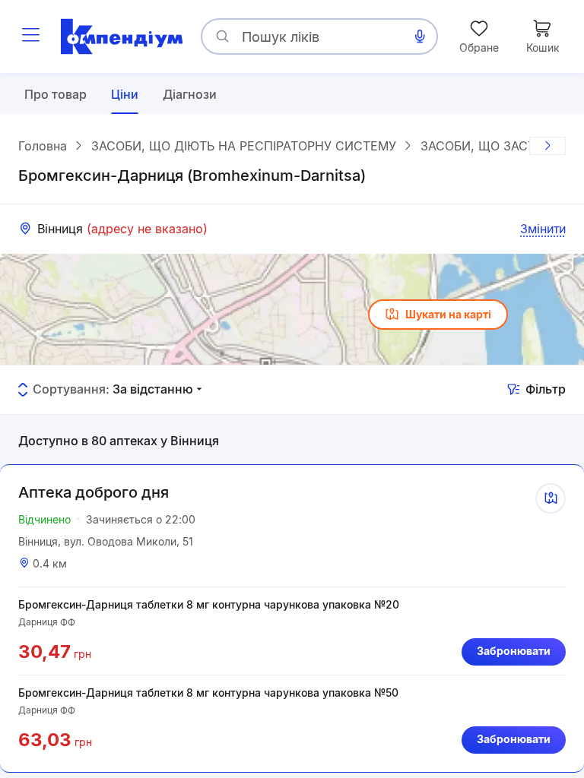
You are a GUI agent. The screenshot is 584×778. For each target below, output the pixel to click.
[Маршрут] (550, 498)
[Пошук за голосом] (420, 36)
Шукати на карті (448, 314)
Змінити (543, 228)
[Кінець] (547, 146)
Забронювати (514, 650)
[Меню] (30, 36)
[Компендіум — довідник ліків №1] (121, 36)
